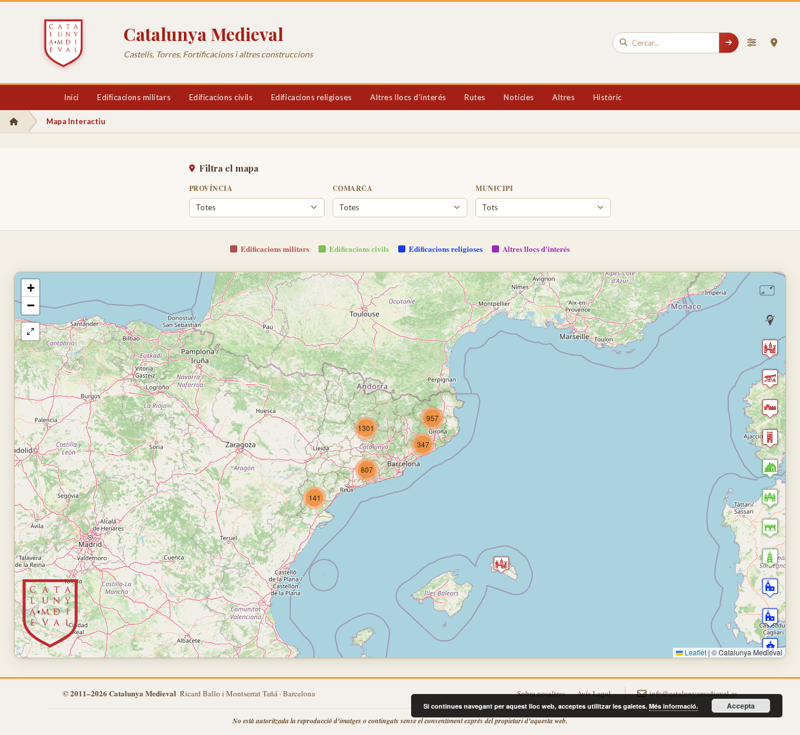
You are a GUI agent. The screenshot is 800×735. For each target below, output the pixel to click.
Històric (607, 97)
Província (211, 188)
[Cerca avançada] (751, 43)
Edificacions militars (133, 97)
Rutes (475, 97)
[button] (501, 564)
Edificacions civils (221, 97)
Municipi (494, 188)
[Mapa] (774, 43)
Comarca (352, 188)
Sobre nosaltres (541, 693)
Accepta (741, 705)
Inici (71, 97)
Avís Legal (594, 693)
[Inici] (14, 121)
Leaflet (694, 652)
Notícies (519, 97)
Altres (563, 97)
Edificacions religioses (311, 97)
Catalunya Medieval (203, 34)
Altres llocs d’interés (408, 97)
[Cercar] (729, 43)
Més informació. (673, 706)
